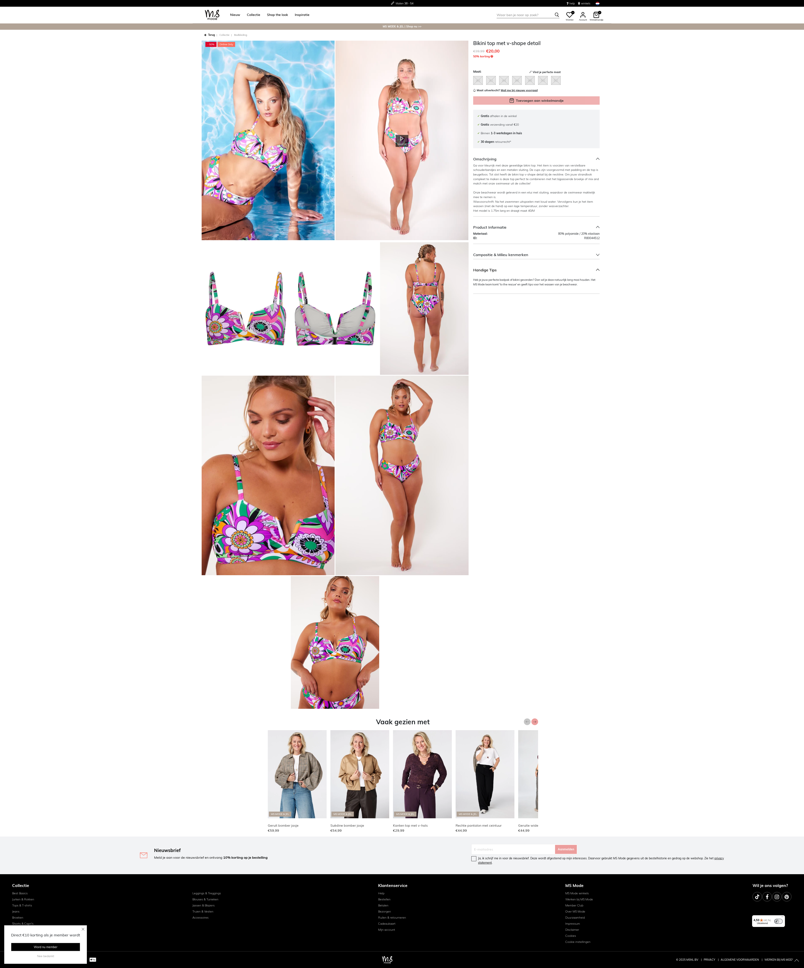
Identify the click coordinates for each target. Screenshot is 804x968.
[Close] (83, 929)
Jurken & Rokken (23, 899)
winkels (585, 3)
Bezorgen (384, 911)
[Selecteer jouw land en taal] (597, 3)
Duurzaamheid (575, 917)
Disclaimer (572, 930)
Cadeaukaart (387, 923)
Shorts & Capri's (23, 923)
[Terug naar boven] (796, 960)
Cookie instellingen (577, 942)
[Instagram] (777, 896)
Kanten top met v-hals (410, 825)
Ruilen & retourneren (392, 917)
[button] (235, 14)
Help (381, 893)
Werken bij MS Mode (579, 899)
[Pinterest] (786, 896)
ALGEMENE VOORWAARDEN (740, 959)
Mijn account (386, 930)
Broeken (17, 917)
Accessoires (200, 917)
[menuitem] (233, 14)
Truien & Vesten (202, 911)
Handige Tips (485, 270)
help (572, 3)
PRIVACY (710, 959)
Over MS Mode (575, 911)
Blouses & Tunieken (205, 899)
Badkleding (240, 34)
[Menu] (782, 917)
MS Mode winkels (577, 893)
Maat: (477, 71)
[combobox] (528, 15)
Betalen (383, 905)
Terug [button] (211, 34)
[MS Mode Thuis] (212, 15)
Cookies (570, 936)
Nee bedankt (45, 956)
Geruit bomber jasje (283, 825)
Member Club (574, 905)
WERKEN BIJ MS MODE (779, 959)
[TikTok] (757, 896)
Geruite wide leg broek (536, 825)
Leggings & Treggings (206, 893)
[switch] (778, 921)
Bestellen (384, 899)
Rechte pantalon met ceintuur (479, 825)
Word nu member (45, 947)
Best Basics (20, 893)
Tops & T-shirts (22, 905)
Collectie (224, 34)
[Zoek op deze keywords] (556, 14)
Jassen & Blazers (203, 905)
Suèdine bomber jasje (347, 825)
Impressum (572, 923)
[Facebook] (767, 896)
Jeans (15, 911)
